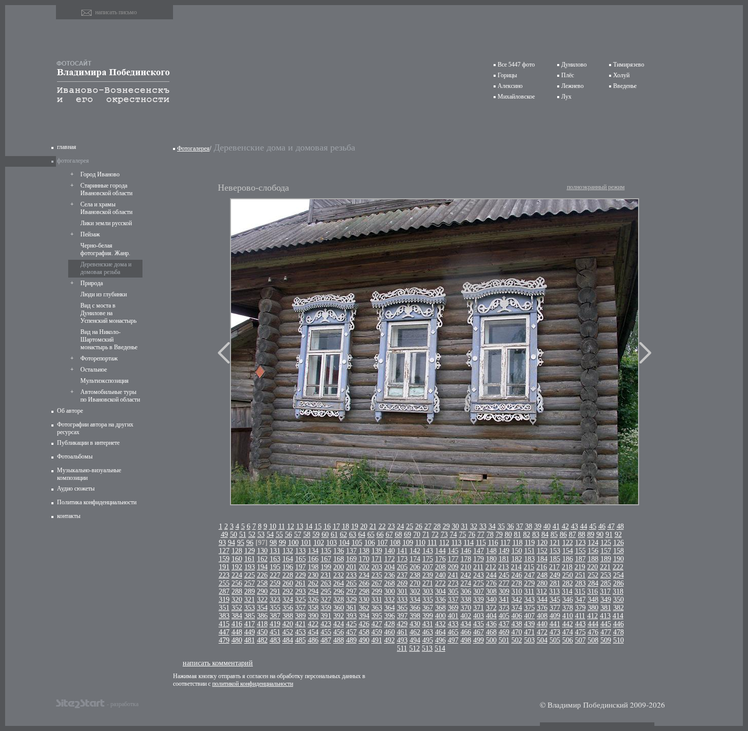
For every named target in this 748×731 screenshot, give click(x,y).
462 (415, 632)
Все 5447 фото (516, 64)
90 (599, 534)
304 (440, 591)
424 (338, 624)
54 (270, 534)
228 (287, 575)
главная (66, 146)
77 (480, 534)
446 (618, 624)
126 (618, 542)
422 (313, 624)
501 (504, 640)
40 (547, 526)
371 (478, 608)
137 (351, 551)
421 (300, 624)
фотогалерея (73, 160)
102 (318, 542)
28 (437, 526)
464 (440, 632)
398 (415, 616)
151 (529, 551)
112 (444, 542)
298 (364, 591)
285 (605, 583)
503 (529, 640)
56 (288, 534)
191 (224, 567)
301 (402, 591)
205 (402, 567)
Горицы (507, 75)
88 (581, 534)
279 (529, 583)
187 (580, 559)
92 (618, 534)
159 (224, 559)
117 (505, 542)
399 (427, 616)
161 (249, 559)
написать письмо (116, 12)
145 (453, 551)
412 (592, 616)
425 (351, 624)
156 (593, 551)
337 (453, 599)
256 (237, 583)
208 (440, 567)
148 (491, 551)
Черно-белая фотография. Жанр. (105, 249)
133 (300, 551)
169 (351, 559)
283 (580, 583)
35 (501, 526)
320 (237, 599)
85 (554, 534)
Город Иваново (100, 174)
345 (555, 599)
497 (453, 640)
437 (504, 624)
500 (491, 640)
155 (580, 551)
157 (605, 551)
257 (249, 583)
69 (407, 534)
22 (382, 526)
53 (261, 534)
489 (351, 640)
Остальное (93, 369)
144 (440, 551)
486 (313, 640)
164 (287, 559)
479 (224, 640)
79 (499, 534)
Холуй (621, 75)
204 (389, 567)
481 (249, 640)
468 (491, 632)
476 (593, 632)
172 (389, 559)
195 (275, 567)
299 (376, 591)
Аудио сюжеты (76, 488)
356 (287, 608)
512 (414, 648)
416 (237, 624)
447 (224, 632)
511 (402, 648)
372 (491, 608)
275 (478, 583)
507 (580, 640)
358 (313, 608)
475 (580, 632)
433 (453, 624)
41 (556, 526)
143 (427, 551)
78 (490, 534)
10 (272, 526)
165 (300, 559)
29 (446, 526)
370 (466, 608)
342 (516, 599)
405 (504, 616)
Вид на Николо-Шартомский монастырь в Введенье (108, 339)
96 (249, 542)
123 (580, 542)
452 (287, 632)
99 (282, 542)
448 (237, 632)
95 (240, 542)
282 (567, 583)
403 (478, 616)
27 (427, 526)
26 (418, 526)
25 (409, 526)
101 (306, 542)
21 (373, 526)
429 (402, 624)
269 (402, 583)
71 (425, 534)
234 (364, 575)
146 (466, 551)
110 (420, 542)
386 (262, 616)
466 (466, 632)
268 (389, 583)
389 (300, 616)
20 (363, 526)
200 (338, 567)
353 (249, 608)
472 (542, 632)
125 (605, 542)
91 (609, 534)
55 (279, 534)
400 (440, 616)
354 (262, 608)
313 (554, 591)
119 (530, 542)
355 (275, 608)
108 (395, 542)
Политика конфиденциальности (96, 502)
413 (605, 616)
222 (618, 567)
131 (275, 551)
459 (376, 632)
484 (287, 640)
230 (313, 575)
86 (563, 534)
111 (432, 542)
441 (555, 624)
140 (389, 551)
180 (491, 559)
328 (338, 599)
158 (618, 551)
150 (516, 551)
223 (224, 575)
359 (326, 608)
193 (249, 567)
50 (233, 534)
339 (478, 599)
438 (516, 624)
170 (364, 559)
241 (453, 575)
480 (237, 640)
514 (440, 648)
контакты (68, 516)
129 (249, 551)
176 (440, 559)
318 (618, 591)
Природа (91, 283)
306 (466, 591)
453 (300, 632)
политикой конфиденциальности (252, 683)
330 (364, 599)
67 (389, 534)
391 (326, 616)
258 (262, 583)
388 (287, 616)
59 (316, 534)
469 (504, 632)
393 (351, 616)
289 (249, 591)
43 (574, 526)
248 (542, 575)
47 (611, 526)
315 (579, 591)
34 (492, 526)
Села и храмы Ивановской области (106, 208)
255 (224, 583)
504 (542, 640)
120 (542, 542)
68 (398, 534)
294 (313, 591)
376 (542, 608)
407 (529, 616)
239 (427, 575)
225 (249, 575)
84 (545, 534)
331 (376, 599)
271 (427, 583)
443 (580, 624)
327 (326, 599)
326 (313, 599)
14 (308, 526)
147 (478, 551)
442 (567, 624)
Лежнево (572, 85)
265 (351, 583)
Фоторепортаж (99, 358)
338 (466, 599)
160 (237, 559)
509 (605, 640)
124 (593, 542)
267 (376, 583)
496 (440, 640)
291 (275, 591)
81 (517, 534)
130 (262, 551)
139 (376, 551)
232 (338, 575)
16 (327, 526)
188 (593, 559)
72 (435, 534)
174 (415, 559)
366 (415, 608)
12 (290, 526)
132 (287, 551)
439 (529, 624)
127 (224, 551)
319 (224, 599)
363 (376, 608)
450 (262, 632)
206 (415, 567)
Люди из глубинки (103, 294)
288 (237, 591)
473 (555, 632)
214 (516, 567)
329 (351, 599)
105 (357, 542)
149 (504, 551)
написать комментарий (218, 662)
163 (275, 559)
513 (427, 648)
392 (338, 616)
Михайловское (516, 96)
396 (389, 616)
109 (407, 542)
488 (338, 640)
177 (453, 559)
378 (567, 608)
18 (345, 526)
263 (326, 583)
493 (402, 640)
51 (242, 534)
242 (466, 575)
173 (402, 559)
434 (466, 624)
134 (313, 551)
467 (478, 632)
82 (526, 534)
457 (351, 632)
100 (293, 542)
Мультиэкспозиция (104, 380)
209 (453, 567)
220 (592, 567)
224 (237, 575)
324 (287, 599)
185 (555, 559)
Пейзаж (90, 234)
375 (529, 608)
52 (251, 534)
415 (224, 624)
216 (541, 567)
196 (287, 567)
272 (440, 583)
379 (580, 608)
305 (453, 591)
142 (415, 551)
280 (542, 583)
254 (618, 575)
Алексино (510, 85)
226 (262, 575)
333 (402, 599)
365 (402, 608)
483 (275, 640)
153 (555, 551)
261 (300, 583)
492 (389, 640)
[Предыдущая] (224, 353)
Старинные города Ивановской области (106, 189)
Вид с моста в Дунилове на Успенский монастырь (108, 313)
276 (491, 583)
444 (593, 624)
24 (400, 526)
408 (542, 616)
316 (592, 591)
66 (380, 534)
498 (466, 640)
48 (620, 526)
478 (618, 632)
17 (336, 526)
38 (528, 526)
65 (371, 534)
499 (478, 640)
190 (618, 559)
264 (338, 583)
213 (503, 567)
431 (427, 624)
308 (491, 591)
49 (224, 534)
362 (364, 608)
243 (478, 575)
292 (287, 591)
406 (516, 616)
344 (542, 599)
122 (567, 542)
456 (338, 632)
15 (318, 526)
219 (579, 567)
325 (300, 599)
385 (249, 616)
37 (519, 526)
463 (427, 632)
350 (618, 599)
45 (592, 526)
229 (300, 575)
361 (351, 608)
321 (249, 599)
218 (567, 567)
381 (605, 608)
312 (541, 591)
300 (389, 591)
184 (542, 559)
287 (224, 591)
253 (605, 575)
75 (462, 534)
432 (440, 624)
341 (504, 599)
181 (504, 559)
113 (456, 542)
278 (516, 583)
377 (555, 608)
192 (237, 567)
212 (490, 567)
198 (313, 567)
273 (453, 583)
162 (262, 559)
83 (535, 534)
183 (529, 559)
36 (510, 526)
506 (567, 640)
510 (618, 640)
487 (326, 640)
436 (491, 624)
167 (326, 559)
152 (542, 551)
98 (273, 542)
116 (493, 542)
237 (402, 575)
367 (427, 608)
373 (504, 608)
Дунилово (574, 64)
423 (326, 624)
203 (376, 567)
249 (555, 575)
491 (376, 640)
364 (389, 608)
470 (516, 632)
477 (605, 632)
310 (516, 591)
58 (306, 534)
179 (478, 559)
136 (338, 551)
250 (567, 575)
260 (287, 583)
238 (415, 575)
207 (427, 567)
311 (529, 591)
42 (565, 526)
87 (572, 534)
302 (415, 591)
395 (376, 616)
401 (453, 616)
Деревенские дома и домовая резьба (105, 268)
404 (491, 616)
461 (402, 632)
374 (516, 608)
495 (427, 640)
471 (529, 632)
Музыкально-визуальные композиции (89, 474)
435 (478, 624)
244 (491, 575)
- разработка (122, 703)
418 (262, 624)
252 (593, 575)
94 (231, 542)
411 (580, 616)
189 (605, 559)
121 (555, 542)
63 (352, 534)
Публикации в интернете (88, 442)
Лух (566, 96)
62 (343, 534)
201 (351, 567)
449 (249, 632)
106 (369, 542)
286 (618, 583)
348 (593, 599)
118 (517, 542)
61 (334, 534)
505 (555, 640)
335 (427, 599)
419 (275, 624)
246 (516, 575)
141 (402, 551)
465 (453, 632)
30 (455, 526)
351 (224, 608)
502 (516, 640)
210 (466, 567)
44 (583, 526)
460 (389, 632)
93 (222, 542)
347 (580, 599)
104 (344, 542)
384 (237, 616)
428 (389, 624)
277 (504, 583)
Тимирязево (628, 64)
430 (415, 624)
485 (300, 640)
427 (376, 624)
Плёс (567, 75)
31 (464, 526)
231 (326, 575)
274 (466, 583)
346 (567, 599)
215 (529, 567)
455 (326, 632)
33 (482, 526)
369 (453, 608)
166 (313, 559)
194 (262, 567)
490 (364, 640)
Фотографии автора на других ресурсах (95, 428)
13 (299, 526)
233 (351, 575)
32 (473, 526)
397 (402, 616)
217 (554, 567)
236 (389, 575)
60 (325, 534)
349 (605, 599)
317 (605, 591)
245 (504, 575)
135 (326, 551)
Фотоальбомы (75, 456)
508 (593, 640)
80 (508, 534)
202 (364, 567)
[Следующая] (645, 353)
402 (466, 616)
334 (415, 599)
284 (593, 583)
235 (376, 575)
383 (224, 616)
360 (338, 608)
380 (593, 608)
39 (537, 526)
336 (440, 599)
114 (469, 542)
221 (605, 567)
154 (567, 551)
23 (391, 526)
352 (237, 608)
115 (481, 542)
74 (453, 534)
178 (466, 559)
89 (590, 534)
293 (300, 591)
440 (542, 624)
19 (354, 526)
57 (297, 534)
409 (555, 616)
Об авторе (70, 410)
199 (326, 567)
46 (602, 526)
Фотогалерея (193, 148)
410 (567, 616)
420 (287, 624)
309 (504, 591)
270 (415, 583)
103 (331, 542)
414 (618, 616)
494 (415, 640)
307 (478, 591)
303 (427, 591)
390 (313, 616)
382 (618, 608)
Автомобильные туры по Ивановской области (110, 395)
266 (364, 583)
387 (275, 616)
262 (313, 583)
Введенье (625, 85)
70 (416, 534)
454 (313, 632)
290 (262, 591)
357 (300, 608)
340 (491, 599)
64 (361, 534)
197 (300, 567)
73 (444, 534)
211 (478, 567)
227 (275, 575)
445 (605, 624)
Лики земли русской (106, 223)
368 (440, 608)
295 (326, 591)
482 (262, 640)
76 (471, 534)
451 (275, 632)
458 (364, 632)
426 (364, 624)
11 (281, 526)
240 (440, 575)
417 (249, 624)
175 (427, 559)
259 (275, 583)
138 (364, 551)
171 (376, 559)
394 (364, 616)
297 (351, 591)
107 (382, 542)
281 (555, 583)
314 (567, 591)
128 (237, 551)
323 (275, 599)
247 (529, 575)
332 (389, 599)
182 (516, 559)
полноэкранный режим (596, 187)
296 (338, 591)
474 (567, 632)
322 (262, 599)
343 (529, 599)
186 (567, 559)
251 (580, 575)
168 (338, 559)
